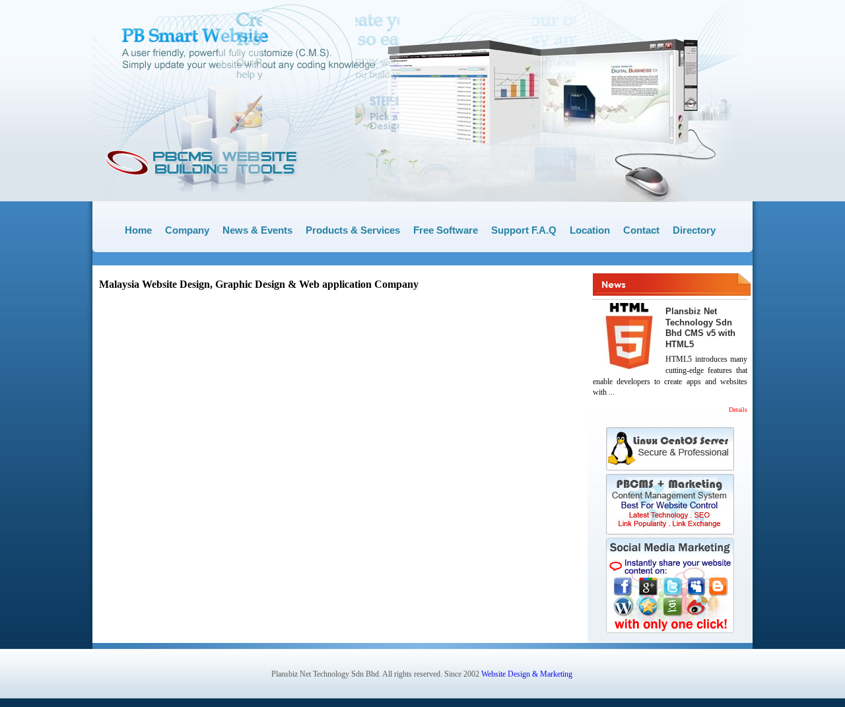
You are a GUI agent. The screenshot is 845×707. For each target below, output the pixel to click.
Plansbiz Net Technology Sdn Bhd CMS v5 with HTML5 (700, 327)
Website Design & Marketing (526, 674)
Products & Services (353, 230)
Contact (641, 230)
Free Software (445, 230)
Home (138, 230)
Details (738, 409)
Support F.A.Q (524, 230)
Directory (694, 230)
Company (187, 230)
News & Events (257, 230)
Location (590, 230)
